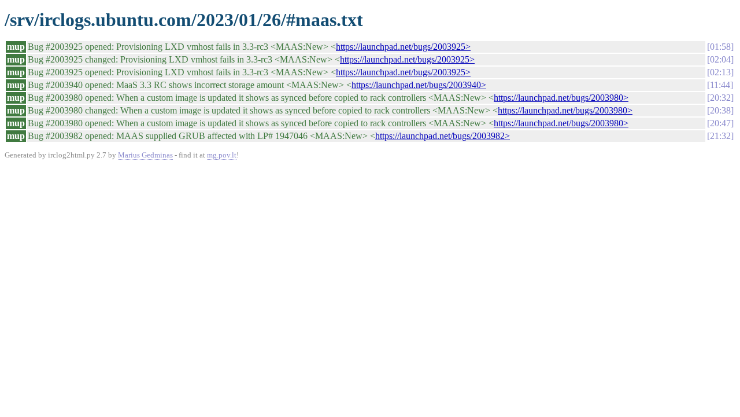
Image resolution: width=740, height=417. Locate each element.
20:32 (720, 98)
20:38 (720, 110)
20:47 (720, 123)
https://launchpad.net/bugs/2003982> (442, 136)
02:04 (720, 59)
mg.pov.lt (221, 155)
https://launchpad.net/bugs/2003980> (561, 98)
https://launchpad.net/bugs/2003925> (403, 47)
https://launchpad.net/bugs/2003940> (419, 85)
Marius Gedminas (145, 155)
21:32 (720, 136)
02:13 (720, 72)
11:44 (720, 85)
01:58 (720, 47)
